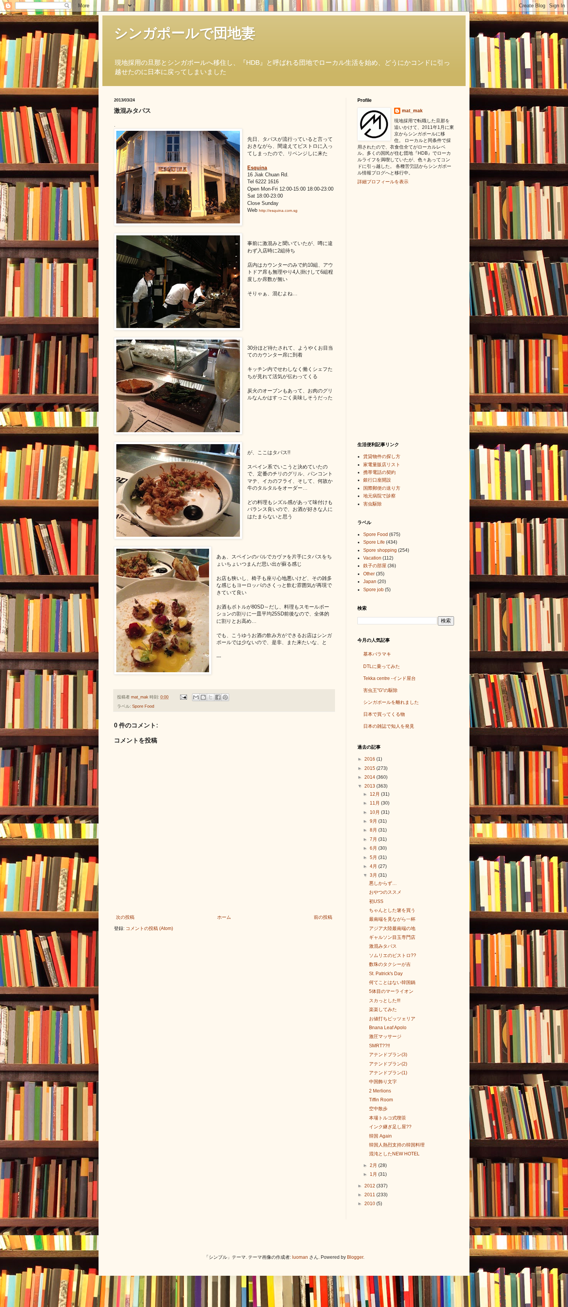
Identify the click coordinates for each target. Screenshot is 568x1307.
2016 (370, 759)
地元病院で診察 (379, 496)
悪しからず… (383, 883)
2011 (370, 1194)
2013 (370, 786)
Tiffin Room (381, 1099)
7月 (374, 839)
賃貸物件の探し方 (381, 456)
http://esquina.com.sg (278, 210)
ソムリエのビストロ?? (392, 955)
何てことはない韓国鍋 (392, 982)
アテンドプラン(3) (388, 1054)
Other (369, 574)
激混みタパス (383, 946)
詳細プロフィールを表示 (382, 181)
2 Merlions (380, 1091)
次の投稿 (125, 917)
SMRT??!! (379, 1045)
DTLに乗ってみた (381, 666)
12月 (375, 794)
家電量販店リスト (381, 464)
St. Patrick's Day (386, 973)
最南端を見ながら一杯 (392, 919)
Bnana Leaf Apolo (387, 1027)
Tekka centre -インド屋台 (389, 678)
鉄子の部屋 (374, 565)
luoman (300, 1257)
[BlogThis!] (203, 697)
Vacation (372, 558)
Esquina (257, 168)
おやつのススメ (385, 892)
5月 (374, 857)
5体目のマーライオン (391, 991)
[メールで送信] (196, 697)
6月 (374, 848)
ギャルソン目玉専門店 (392, 937)
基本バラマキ (377, 654)
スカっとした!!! (384, 1000)
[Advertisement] (388, 312)
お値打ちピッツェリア (392, 1018)
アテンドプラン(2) (388, 1064)
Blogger (355, 1257)
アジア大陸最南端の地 (392, 928)
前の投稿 (323, 917)
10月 (375, 812)
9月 (374, 821)
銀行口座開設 (377, 480)
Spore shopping (380, 550)
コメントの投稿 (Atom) (149, 928)
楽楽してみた (383, 1009)
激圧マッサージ (385, 1036)
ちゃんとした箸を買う (392, 910)
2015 (370, 768)
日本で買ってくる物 (384, 714)
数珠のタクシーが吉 (390, 964)
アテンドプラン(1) (388, 1072)
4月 (374, 866)
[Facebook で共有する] (218, 697)
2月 (374, 1165)
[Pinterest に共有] (225, 697)
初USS (376, 901)
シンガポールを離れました (391, 702)
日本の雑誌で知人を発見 (388, 726)
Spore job (373, 589)
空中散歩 (378, 1108)
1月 (374, 1174)
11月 (375, 803)
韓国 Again (380, 1136)
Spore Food (143, 706)
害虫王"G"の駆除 (380, 690)
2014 (370, 777)
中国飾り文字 (383, 1081)
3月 (374, 875)
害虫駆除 (372, 504)
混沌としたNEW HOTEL (394, 1154)
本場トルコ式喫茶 (387, 1118)
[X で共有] (210, 697)
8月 (374, 830)
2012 (370, 1186)
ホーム (224, 917)
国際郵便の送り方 (381, 488)
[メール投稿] (183, 697)
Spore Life (374, 542)
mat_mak (412, 110)
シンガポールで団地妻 (184, 33)
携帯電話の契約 (379, 472)
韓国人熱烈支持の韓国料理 (397, 1145)
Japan (369, 581)
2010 (370, 1203)
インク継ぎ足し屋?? (390, 1126)
